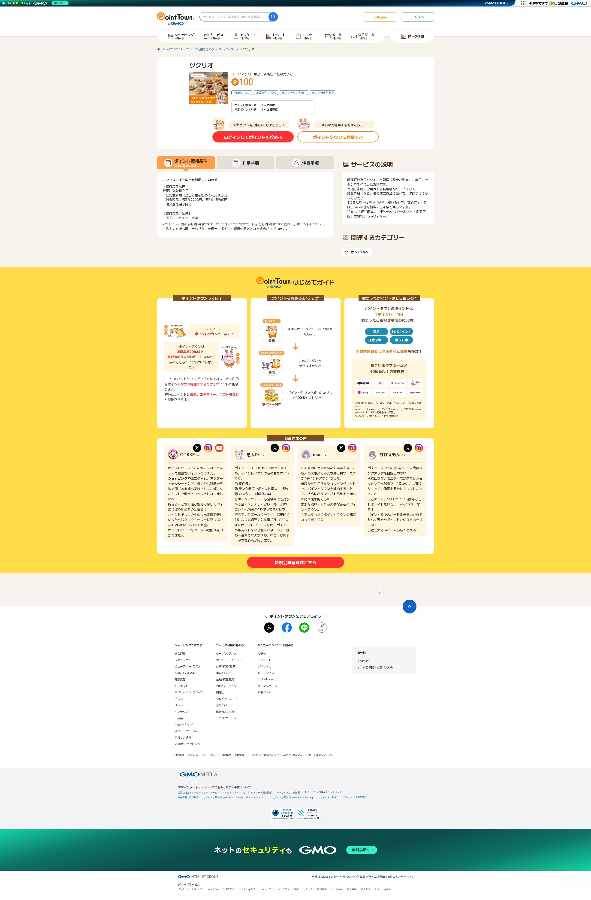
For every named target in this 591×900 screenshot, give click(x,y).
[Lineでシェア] (304, 627)
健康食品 (180, 679)
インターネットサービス (190, 889)
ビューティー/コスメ (188, 666)
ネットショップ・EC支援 (221, 889)
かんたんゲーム (267, 686)
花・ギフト (181, 686)
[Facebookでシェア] (287, 627)
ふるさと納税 (183, 737)
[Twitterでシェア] (269, 627)
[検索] (273, 16)
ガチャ (262, 653)
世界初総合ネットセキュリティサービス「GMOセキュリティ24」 (212, 792)
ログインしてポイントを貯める (253, 137)
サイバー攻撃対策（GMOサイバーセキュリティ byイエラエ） (235, 797)
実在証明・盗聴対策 (188, 797)
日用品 (179, 718)
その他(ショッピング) (188, 744)
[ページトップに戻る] (409, 606)
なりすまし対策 (328, 797)
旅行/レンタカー (226, 711)
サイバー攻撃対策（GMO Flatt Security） (294, 797)
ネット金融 (337, 889)
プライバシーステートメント (203, 754)
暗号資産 (351, 889)
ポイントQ (264, 666)
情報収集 (321, 889)
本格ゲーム (264, 692)
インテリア (181, 711)
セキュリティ (266, 889)
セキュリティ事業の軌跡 (354, 797)
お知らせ (362, 661)
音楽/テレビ (223, 705)
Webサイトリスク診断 (288, 792)
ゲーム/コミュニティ (229, 660)
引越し (220, 692)
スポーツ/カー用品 (186, 731)
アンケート (264, 660)
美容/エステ (223, 673)
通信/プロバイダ (226, 686)
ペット (179, 705)
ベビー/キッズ (184, 724)
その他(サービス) (226, 718)
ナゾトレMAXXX (268, 679)
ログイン (417, 17)
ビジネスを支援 (247, 889)
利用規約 (179, 754)
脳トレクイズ (266, 673)
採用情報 (239, 754)
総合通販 (180, 653)
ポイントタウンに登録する (338, 137)
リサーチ (308, 889)
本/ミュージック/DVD (189, 692)
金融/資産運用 (225, 679)
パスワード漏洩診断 (261, 792)
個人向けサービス (370, 889)
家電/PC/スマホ (185, 673)
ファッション (183, 660)
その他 (387, 889)
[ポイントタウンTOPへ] (175, 18)
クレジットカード (227, 699)
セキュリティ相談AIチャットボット (323, 792)
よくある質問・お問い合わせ (375, 667)
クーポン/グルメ (357, 252)
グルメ (179, 699)
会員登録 (380, 17)
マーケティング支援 (288, 889)
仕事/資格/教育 (225, 666)
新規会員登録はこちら (295, 562)
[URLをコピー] (322, 627)
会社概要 (226, 754)
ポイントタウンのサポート (235, 224)
